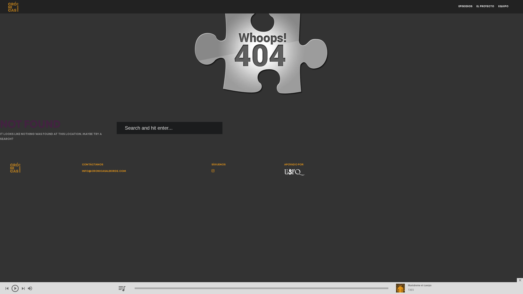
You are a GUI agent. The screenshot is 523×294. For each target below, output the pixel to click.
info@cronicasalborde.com (104, 171)
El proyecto (485, 6)
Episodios (465, 6)
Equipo (503, 6)
